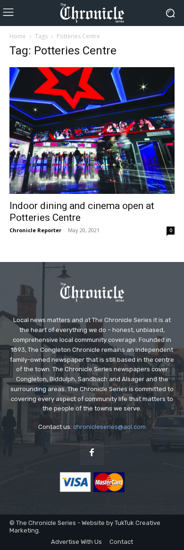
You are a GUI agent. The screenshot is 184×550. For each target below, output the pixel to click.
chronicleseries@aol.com (109, 426)
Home (17, 36)
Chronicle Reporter (35, 230)
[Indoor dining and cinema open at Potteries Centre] (92, 130)
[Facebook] (92, 453)
